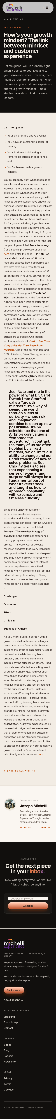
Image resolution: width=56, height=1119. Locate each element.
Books (7, 1044)
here (6, 253)
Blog (6, 1050)
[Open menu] (46, 7)
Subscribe (28, 905)
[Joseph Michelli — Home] (14, 7)
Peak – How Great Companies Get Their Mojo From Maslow (27, 345)
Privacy (8, 1078)
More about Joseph (33, 827)
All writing (15, 19)
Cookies (9, 1089)
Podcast (8, 1056)
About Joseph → (13, 999)
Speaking (9, 1016)
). (14, 349)
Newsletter (10, 1061)
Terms (7, 1084)
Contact (8, 1027)
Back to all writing (21, 771)
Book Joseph (11, 1022)
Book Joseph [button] (14, 990)
